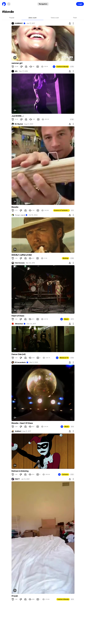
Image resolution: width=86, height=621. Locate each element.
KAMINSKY (19, 23)
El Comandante (20, 362)
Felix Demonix (20, 263)
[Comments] (26, 66)
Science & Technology (61, 210)
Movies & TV (64, 358)
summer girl (17, 63)
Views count (55, 18)
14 (72, 358)
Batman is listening (20, 471)
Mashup (65, 258)
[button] (13, 66)
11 (72, 319)
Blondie (15, 207)
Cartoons (65, 474)
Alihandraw (19, 323)
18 (72, 258)
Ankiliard (18, 431)
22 (71, 119)
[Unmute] (15, 57)
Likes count (32, 18)
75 (72, 66)
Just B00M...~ (18, 116)
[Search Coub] (9, 4)
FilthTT (17, 479)
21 (72, 474)
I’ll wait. (15, 596)
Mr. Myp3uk (19, 124)
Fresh (75, 18)
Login (80, 4)
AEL (16, 71)
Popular (11, 18)
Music (66, 319)
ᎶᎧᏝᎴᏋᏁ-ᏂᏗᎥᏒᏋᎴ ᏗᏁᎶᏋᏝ (22, 255)
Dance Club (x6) (19, 354)
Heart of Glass (18, 316)
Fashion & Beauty (62, 66)
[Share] (70, 23)
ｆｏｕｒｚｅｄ (20, 215)
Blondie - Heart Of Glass (22, 423)
